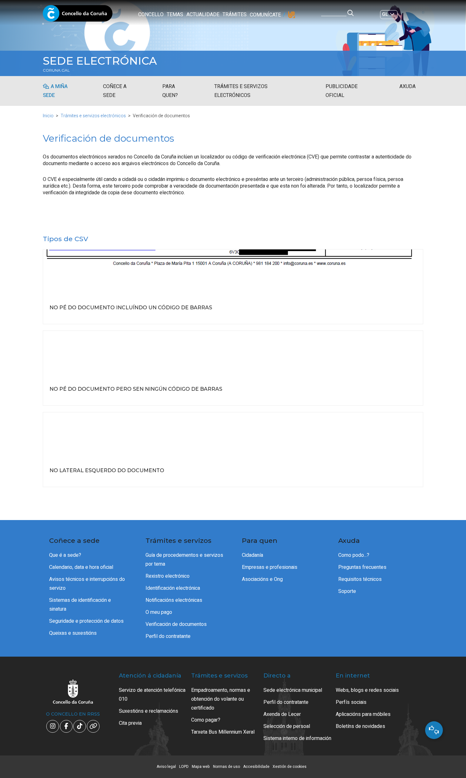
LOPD (184, 766)
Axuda (407, 86)
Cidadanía (252, 555)
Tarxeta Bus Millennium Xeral (223, 732)
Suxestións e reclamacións (148, 711)
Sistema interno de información (297, 738)
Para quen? (170, 91)
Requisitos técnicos (360, 579)
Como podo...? (353, 555)
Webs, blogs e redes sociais (367, 690)
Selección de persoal (286, 726)
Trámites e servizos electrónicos (241, 91)
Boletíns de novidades (360, 726)
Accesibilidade (256, 766)
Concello (151, 14)
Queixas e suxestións (73, 633)
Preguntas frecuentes (362, 567)
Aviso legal (166, 766)
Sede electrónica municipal (292, 690)
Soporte (347, 591)
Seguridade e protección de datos (86, 621)
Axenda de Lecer (282, 714)
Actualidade (202, 14)
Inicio (48, 116)
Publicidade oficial (342, 91)
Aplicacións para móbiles (363, 714)
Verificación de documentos (176, 624)
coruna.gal (56, 70)
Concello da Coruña (78, 15)
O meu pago (159, 612)
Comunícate (265, 15)
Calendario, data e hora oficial (81, 567)
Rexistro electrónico (168, 576)
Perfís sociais (351, 702)
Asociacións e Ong (262, 579)
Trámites (235, 14)
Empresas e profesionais (269, 567)
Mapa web (201, 766)
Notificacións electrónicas (174, 600)
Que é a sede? (65, 555)
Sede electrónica (100, 61)
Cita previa (130, 723)
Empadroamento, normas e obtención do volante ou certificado (220, 699)
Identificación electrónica (173, 588)
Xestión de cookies (290, 766)
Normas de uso (226, 766)
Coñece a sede (114, 91)
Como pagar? (205, 720)
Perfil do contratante (168, 636)
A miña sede (55, 91)
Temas (175, 14)
